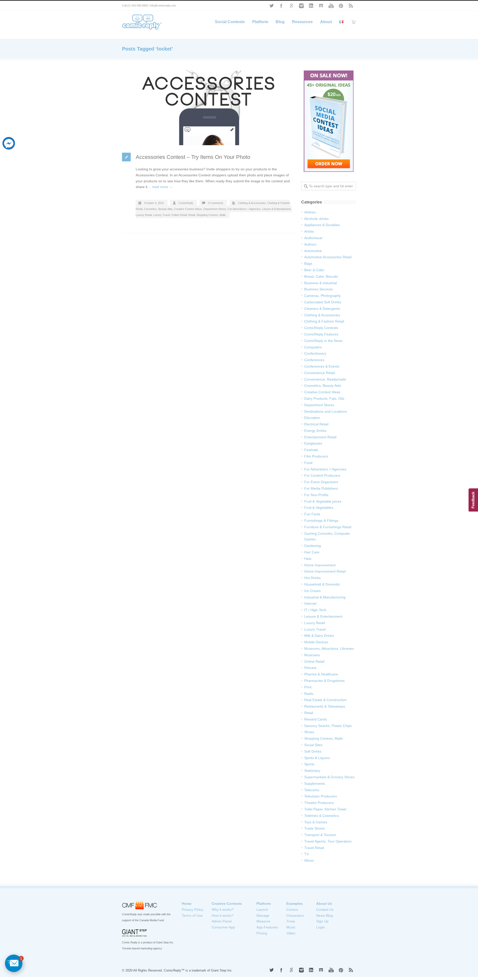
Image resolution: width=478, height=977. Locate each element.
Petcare (310, 668)
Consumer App (223, 927)
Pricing (261, 933)
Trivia (290, 921)
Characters (295, 915)
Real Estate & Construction (325, 700)
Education (312, 418)
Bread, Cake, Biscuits (321, 276)
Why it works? (223, 910)
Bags (308, 263)
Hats (307, 559)
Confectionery (315, 353)
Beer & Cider (314, 270)
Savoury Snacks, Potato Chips (328, 726)
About (326, 22)
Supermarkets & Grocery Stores (329, 777)
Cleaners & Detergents (322, 309)
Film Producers (316, 456)
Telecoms (311, 790)
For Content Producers (322, 475)
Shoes (309, 732)
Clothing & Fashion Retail (324, 321)
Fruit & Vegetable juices (322, 501)
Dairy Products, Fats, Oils (324, 398)
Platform (260, 22)
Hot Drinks (312, 578)
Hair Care (311, 552)
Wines (309, 860)
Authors (310, 244)
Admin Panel (222, 921)
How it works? (223, 915)
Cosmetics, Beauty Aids (158, 208)
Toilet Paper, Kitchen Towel (325, 809)
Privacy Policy (192, 910)
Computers (313, 347)
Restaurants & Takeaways (324, 706)
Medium (321, 6)
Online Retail (179, 214)
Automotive (313, 251)
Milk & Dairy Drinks (319, 636)
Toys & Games (315, 822)
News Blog (324, 915)
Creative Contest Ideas (188, 208)
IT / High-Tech (315, 610)
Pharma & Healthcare (321, 674)
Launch (262, 910)
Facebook (281, 6)
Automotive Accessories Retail (328, 257)
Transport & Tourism (320, 835)
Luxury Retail (144, 214)
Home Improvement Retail (325, 571)
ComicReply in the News (323, 341)
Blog (280, 22)
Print (307, 687)
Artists (309, 231)
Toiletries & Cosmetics (321, 816)
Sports (309, 764)
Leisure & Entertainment (276, 208)
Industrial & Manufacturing (325, 597)
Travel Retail (314, 848)
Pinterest (341, 6)
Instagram (301, 6)
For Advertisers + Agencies (244, 208)
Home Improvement (320, 565)
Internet (310, 603)
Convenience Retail (319, 373)
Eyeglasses (313, 443)
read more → (162, 187)
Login (320, 927)
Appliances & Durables (322, 225)
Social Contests (230, 22)
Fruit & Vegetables (318, 508)
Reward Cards (315, 719)
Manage (262, 915)
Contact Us (325, 910)
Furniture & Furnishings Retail (327, 527)
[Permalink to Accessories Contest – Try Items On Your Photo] (209, 107)
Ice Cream (312, 591)
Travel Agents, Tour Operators (328, 841)
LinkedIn (311, 6)
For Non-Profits (316, 495)
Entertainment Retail (320, 437)
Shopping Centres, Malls (211, 214)
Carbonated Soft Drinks (322, 302)
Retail (191, 214)
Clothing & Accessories (252, 202)
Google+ (291, 6)
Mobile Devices (316, 642)
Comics (292, 910)
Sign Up (322, 921)
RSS (351, 6)
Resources (302, 22)
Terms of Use (192, 915)
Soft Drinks (312, 751)
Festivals (311, 450)
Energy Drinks (315, 431)
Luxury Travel (161, 214)
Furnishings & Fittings (321, 520)
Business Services (318, 289)
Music (291, 927)
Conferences (314, 360)
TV (306, 854)
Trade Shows (314, 828)
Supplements (314, 783)
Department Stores (214, 208)
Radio (308, 694)
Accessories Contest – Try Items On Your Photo (193, 157)
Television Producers (320, 796)
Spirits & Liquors (317, 758)
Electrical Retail (316, 424)
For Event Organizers (321, 482)
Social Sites (313, 745)
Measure (263, 921)
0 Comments (215, 202)
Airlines (310, 212)
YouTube (331, 6)
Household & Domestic (322, 584)
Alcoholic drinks (316, 219)
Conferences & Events (321, 366)
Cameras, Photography (322, 296)
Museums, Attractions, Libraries (329, 649)
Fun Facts (312, 514)
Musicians (312, 655)
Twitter (271, 6)
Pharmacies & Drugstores (324, 681)
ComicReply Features (321, 334)
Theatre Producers (319, 803)
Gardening (312, 546)
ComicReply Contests (321, 328)
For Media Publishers (321, 488)
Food (308, 463)
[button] (13, 963)
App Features (267, 927)
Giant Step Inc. (222, 970)
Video (290, 933)
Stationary (312, 771)
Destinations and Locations (325, 411)
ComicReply (186, 202)
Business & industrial (320, 283)
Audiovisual (313, 238)
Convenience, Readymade (325, 379)
